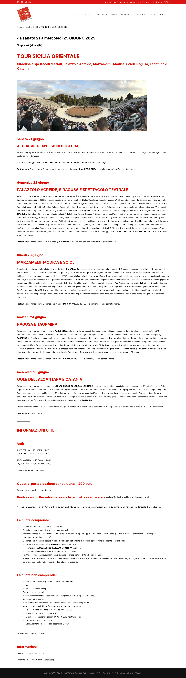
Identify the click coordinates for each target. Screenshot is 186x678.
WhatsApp (48, 660)
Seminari (100, 14)
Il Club (76, 14)
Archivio (139, 14)
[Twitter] (26, 2)
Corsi (87, 14)
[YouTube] (29, 2)
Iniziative (125, 14)
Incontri (114, 14)
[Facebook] (18, 2)
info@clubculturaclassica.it (127, 497)
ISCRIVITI (163, 14)
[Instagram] (22, 2)
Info (150, 14)
